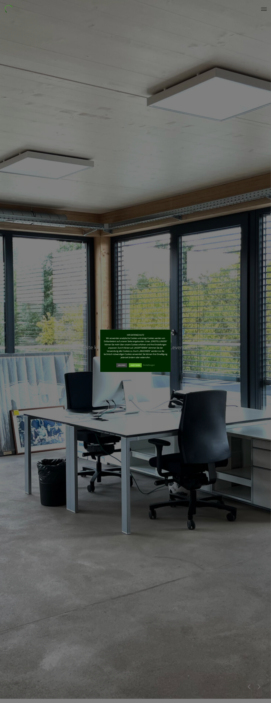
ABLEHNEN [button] (121, 365)
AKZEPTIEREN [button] (135, 365)
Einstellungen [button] (149, 365)
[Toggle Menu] (264, 9)
